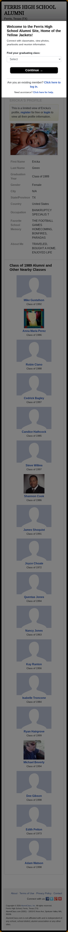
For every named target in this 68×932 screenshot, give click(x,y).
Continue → (34, 70)
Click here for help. (43, 92)
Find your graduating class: (23, 52)
